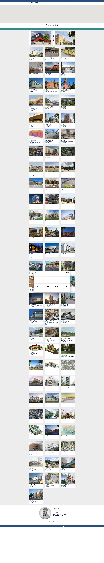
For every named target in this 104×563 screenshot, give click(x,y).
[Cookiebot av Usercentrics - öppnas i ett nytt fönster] (65, 272)
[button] (53, 8)
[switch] (47, 286)
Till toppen (72, 526)
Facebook (71, 1)
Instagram (69, 1)
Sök (74, 1)
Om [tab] (64, 275)
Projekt (71, 3)
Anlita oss (66, 3)
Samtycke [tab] (39, 275)
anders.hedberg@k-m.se (56, 511)
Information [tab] (52, 275)
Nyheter (55, 3)
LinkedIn (66, 1)
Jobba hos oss (60, 3)
